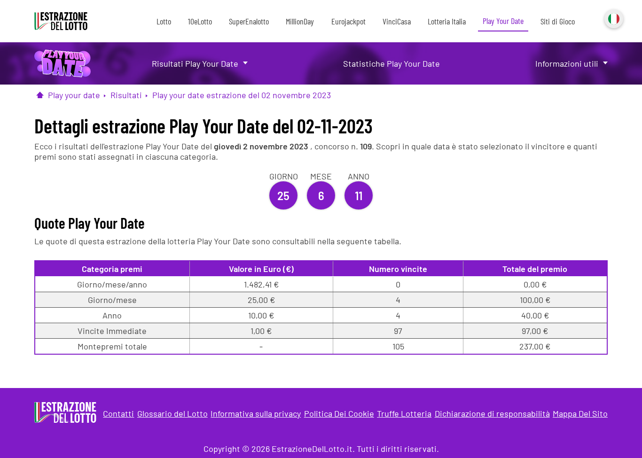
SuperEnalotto (249, 21)
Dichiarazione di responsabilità (492, 413)
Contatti (118, 413)
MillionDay (300, 21)
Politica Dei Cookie (339, 413)
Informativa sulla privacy (256, 413)
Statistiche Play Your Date (391, 63)
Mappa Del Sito (580, 413)
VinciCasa (397, 21)
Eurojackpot (348, 21)
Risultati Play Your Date (195, 63)
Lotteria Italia (447, 21)
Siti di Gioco (557, 21)
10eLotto (200, 21)
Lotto (164, 21)
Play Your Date (503, 21)
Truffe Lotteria (404, 413)
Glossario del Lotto (172, 413)
